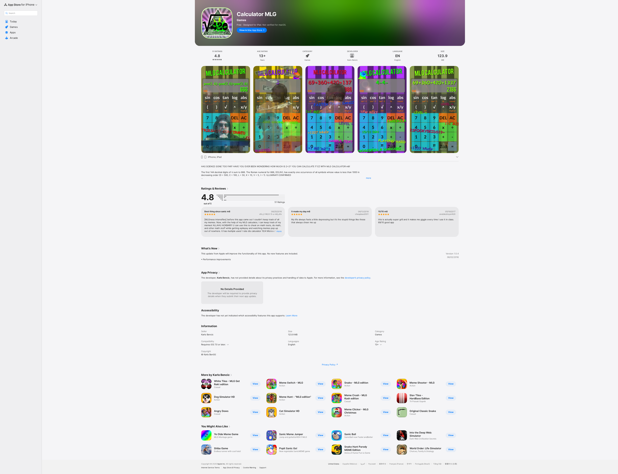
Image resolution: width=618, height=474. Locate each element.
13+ (377, 344)
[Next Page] (462, 222)
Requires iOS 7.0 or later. (213, 344)
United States (333, 464)
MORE (279, 231)
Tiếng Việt (437, 464)
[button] (20, 21)
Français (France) (396, 464)
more (368, 178)
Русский (372, 464)
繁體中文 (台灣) (451, 464)
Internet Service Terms (210, 468)
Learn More (291, 315)
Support (262, 468)
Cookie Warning (249, 468)
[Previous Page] (198, 222)
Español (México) (350, 464)
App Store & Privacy (231, 468)
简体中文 (382, 464)
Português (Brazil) (422, 464)
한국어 (409, 464)
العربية (362, 464)
